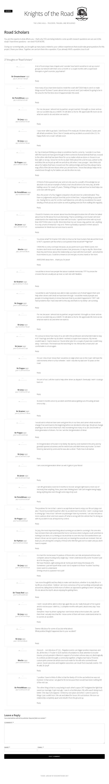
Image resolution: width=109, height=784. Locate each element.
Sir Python (18, 541)
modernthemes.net (61, 776)
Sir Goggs (18, 303)
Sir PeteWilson (18, 98)
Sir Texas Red (18, 593)
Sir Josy (21, 119)
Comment (9, 722)
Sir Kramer (18, 282)
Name (7, 747)
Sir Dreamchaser (18, 76)
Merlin (20, 249)
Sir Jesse (18, 224)
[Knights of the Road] (54, 21)
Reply (37, 81)
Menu (9, 11)
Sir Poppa (18, 162)
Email (41, 747)
